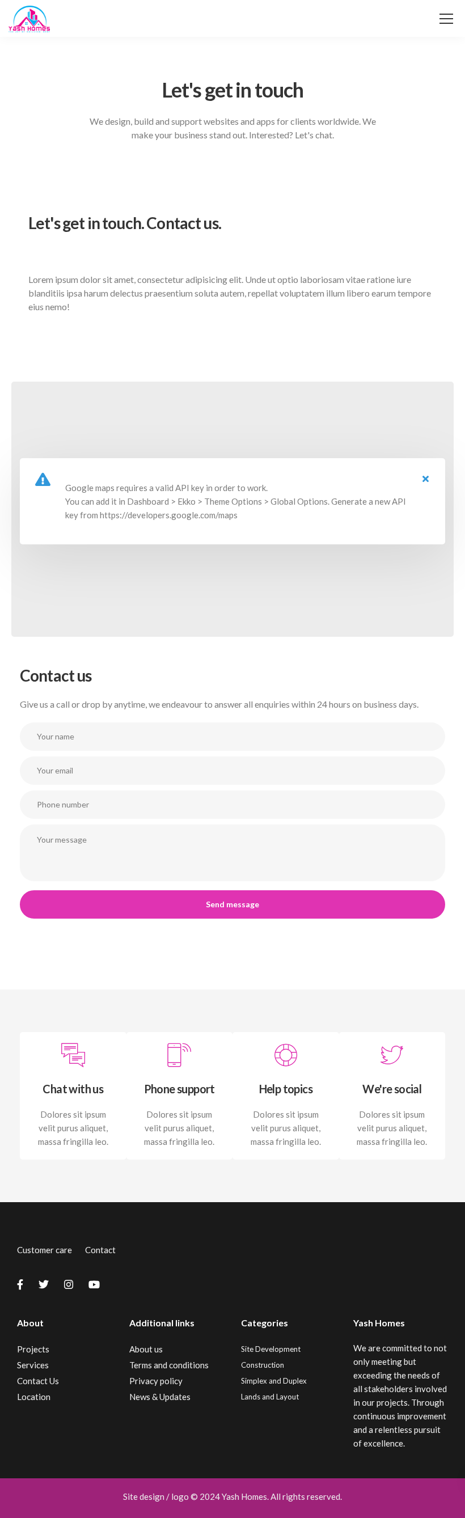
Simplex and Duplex (274, 1380)
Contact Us (38, 1381)
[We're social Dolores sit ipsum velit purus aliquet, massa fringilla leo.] (392, 1153)
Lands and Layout (270, 1396)
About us (146, 1349)
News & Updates (160, 1397)
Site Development (271, 1349)
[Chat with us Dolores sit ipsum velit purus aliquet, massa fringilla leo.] (73, 1153)
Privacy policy (156, 1381)
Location (33, 1397)
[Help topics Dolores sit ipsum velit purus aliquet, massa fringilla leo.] (286, 1153)
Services (33, 1365)
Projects (33, 1349)
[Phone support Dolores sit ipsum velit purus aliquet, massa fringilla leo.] (180, 1153)
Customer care (44, 1250)
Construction (262, 1364)
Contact (100, 1250)
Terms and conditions (169, 1365)
